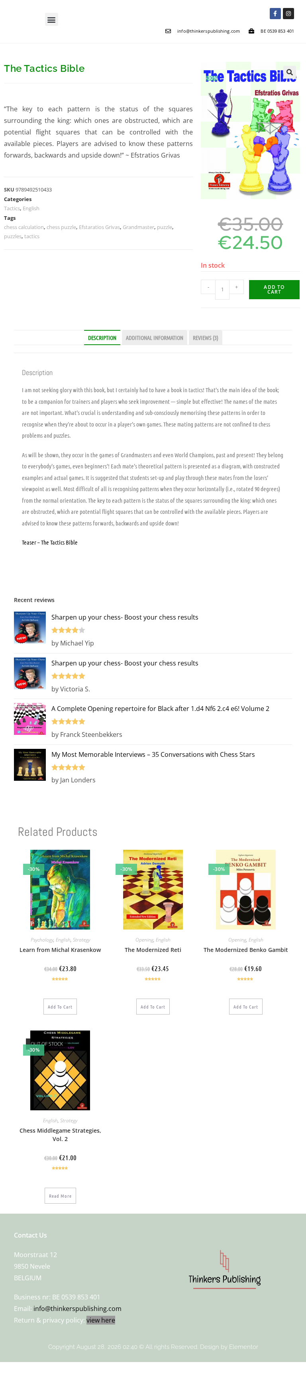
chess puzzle (61, 227)
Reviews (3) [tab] (205, 337)
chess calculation (24, 227)
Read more (60, 1195)
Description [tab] (102, 337)
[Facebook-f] (275, 13)
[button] (51, 19)
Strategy (81, 939)
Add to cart (274, 289)
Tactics (12, 208)
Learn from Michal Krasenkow (60, 950)
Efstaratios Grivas (99, 227)
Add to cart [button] (60, 1006)
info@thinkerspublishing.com (77, 1308)
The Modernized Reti (153, 950)
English (31, 208)
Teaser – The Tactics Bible (50, 542)
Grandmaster (138, 227)
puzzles (13, 236)
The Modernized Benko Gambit (246, 950)
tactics (31, 236)
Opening (144, 939)
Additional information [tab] (154, 337)
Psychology (42, 939)
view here (100, 1320)
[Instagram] (288, 13)
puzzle (164, 227)
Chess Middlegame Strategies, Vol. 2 (60, 1135)
